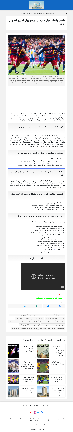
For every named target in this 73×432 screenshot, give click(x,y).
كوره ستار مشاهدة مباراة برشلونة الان (30, 325)
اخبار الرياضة (58, 13)
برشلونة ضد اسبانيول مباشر (23, 318)
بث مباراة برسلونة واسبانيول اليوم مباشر (21, 315)
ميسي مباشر (42, 328)
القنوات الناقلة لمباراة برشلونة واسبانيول (44, 315)
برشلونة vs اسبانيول (38, 318)
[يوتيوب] (31, 412)
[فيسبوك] (59, 306)
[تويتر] (25, 306)
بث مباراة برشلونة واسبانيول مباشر (55, 318)
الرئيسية (65, 13)
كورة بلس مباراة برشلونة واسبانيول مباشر (53, 325)
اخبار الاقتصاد (46, 340)
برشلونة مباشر (60, 321)
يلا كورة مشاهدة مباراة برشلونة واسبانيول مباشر (24, 328)
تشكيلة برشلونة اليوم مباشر (46, 321)
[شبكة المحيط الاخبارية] (36, 5)
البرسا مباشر (60, 315)
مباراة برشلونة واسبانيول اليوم (56, 328)
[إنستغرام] (34, 412)
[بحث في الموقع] (7, 5)
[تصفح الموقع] (66, 5)
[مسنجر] (48, 306)
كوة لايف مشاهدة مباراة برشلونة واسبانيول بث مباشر (23, 321)
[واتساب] (36, 306)
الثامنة (56, 249)
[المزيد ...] (13, 306)
